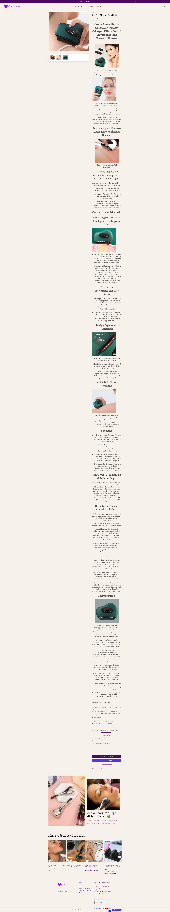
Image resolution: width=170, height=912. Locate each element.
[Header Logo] (14, 6)
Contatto (81, 892)
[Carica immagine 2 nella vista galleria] (59, 58)
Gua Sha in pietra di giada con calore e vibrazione (56, 866)
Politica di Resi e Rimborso (85, 890)
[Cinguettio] (101, 768)
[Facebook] (97, 768)
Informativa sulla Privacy (85, 888)
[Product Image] (69, 31)
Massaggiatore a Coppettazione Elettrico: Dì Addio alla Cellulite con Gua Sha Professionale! (75, 867)
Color (95, 749)
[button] (158, 6)
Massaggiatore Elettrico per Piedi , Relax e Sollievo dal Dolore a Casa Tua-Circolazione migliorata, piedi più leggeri (112, 867)
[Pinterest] (105, 768)
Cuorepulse (77, 909)
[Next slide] (135, 1)
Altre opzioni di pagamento (107, 763)
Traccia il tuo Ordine (84, 886)
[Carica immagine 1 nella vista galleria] (52, 58)
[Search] (158, 6)
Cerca (80, 885)
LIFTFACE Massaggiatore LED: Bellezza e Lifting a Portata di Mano (93, 866)
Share (93, 768)
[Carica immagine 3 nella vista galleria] (65, 58)
